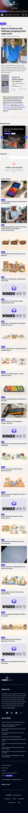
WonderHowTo (4, 11)
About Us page (11, 707)
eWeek (14, 798)
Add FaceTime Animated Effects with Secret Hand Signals (13, 740)
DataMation (21, 798)
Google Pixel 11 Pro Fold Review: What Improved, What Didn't (12, 302)
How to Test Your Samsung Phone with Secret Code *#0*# (14, 744)
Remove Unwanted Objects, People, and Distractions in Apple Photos (11, 725)
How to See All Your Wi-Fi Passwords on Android (13, 722)
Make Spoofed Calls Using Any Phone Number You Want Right (14, 752)
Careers (7, 775)
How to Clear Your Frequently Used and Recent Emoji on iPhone (13, 748)
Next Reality (18, 11)
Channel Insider (11, 802)
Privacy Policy (5, 768)
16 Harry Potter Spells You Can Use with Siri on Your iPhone (13, 733)
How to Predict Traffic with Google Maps (11, 736)
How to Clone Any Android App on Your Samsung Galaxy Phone (13, 729)
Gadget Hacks (11, 11)
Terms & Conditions (6, 765)
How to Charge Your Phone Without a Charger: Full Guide (12, 422)
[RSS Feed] (21, 713)
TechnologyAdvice (16, 795)
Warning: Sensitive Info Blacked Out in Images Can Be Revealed (13, 756)
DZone (19, 802)
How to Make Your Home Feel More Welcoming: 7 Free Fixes (11, 640)
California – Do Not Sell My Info (9, 773)
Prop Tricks (14, 8)
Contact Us (4, 770)
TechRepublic (7, 798)
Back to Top (5, 784)
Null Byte (24, 11)
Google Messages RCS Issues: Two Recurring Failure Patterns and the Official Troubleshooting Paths (13, 228)
